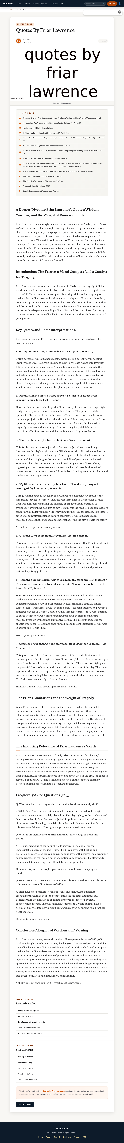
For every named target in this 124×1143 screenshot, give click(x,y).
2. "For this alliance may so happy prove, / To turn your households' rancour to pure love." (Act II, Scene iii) (63, 139)
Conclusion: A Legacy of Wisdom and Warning (41, 191)
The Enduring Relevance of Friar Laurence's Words (43, 181)
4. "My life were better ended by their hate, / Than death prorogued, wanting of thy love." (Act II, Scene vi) (63, 152)
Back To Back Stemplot (27, 1080)
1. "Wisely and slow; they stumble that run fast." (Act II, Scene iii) (47, 133)
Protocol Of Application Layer (30, 1033)
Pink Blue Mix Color (26, 1074)
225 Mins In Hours (25, 1016)
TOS (62, 4)
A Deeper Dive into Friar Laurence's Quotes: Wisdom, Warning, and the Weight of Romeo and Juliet (62, 118)
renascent (8, 3)
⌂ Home (112, 4)
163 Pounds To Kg (25, 1062)
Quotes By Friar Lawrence (54, 1091)
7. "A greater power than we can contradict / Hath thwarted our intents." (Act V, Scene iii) (58, 171)
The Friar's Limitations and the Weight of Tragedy (42, 176)
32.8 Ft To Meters (25, 1068)
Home (20, 4)
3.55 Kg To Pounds (25, 1056)
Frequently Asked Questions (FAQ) (36, 186)
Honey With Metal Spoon (28, 1010)
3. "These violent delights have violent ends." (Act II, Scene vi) (46, 146)
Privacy (55, 4)
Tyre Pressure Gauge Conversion (32, 1022)
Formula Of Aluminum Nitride (30, 1028)
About (27, 4)
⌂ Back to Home (25, 1104)
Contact (36, 4)
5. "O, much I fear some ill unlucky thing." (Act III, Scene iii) (45, 158)
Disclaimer (45, 4)
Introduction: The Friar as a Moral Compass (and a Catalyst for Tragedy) (52, 123)
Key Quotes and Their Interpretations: (38, 128)
